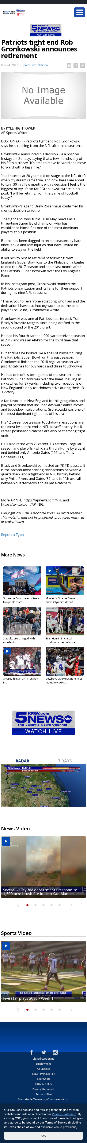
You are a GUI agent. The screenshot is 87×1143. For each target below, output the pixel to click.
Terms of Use (43, 1094)
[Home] (28, 12)
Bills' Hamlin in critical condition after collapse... (61, 640)
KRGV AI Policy (43, 1084)
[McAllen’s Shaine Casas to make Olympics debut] (65, 580)
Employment (43, 1064)
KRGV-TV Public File (43, 1074)
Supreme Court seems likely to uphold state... (21, 600)
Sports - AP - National (35, 65)
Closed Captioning (43, 1058)
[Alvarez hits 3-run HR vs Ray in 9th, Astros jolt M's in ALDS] (22, 661)
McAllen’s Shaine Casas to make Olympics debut (62, 600)
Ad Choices (43, 1069)
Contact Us (43, 1079)
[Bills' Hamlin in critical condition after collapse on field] (65, 621)
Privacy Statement (43, 1089)
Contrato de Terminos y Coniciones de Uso (43, 1099)
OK (43, 1135)
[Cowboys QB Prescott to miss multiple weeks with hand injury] (65, 661)
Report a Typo (12, 534)
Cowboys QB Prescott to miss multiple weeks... (64, 680)
